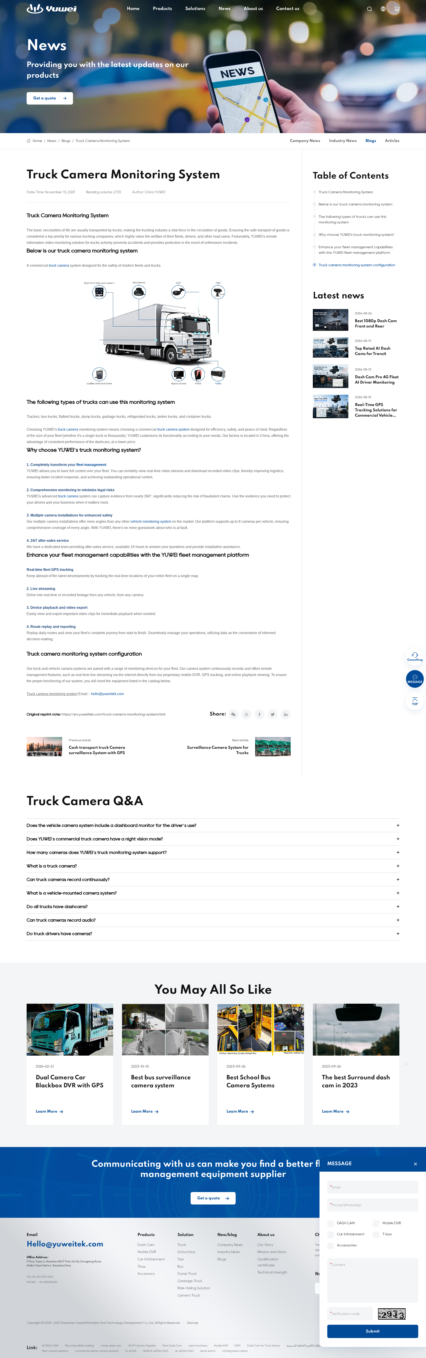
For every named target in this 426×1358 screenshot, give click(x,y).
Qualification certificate (267, 1262)
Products (162, 9)
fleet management (91, 465)
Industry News (343, 141)
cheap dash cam (111, 1345)
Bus (180, 1266)
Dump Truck (187, 1273)
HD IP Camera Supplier (142, 1345)
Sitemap (192, 1322)
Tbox (142, 1266)
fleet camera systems (55, 1351)
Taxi (181, 1259)
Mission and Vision (271, 1252)
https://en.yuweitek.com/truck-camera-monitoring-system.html (113, 714)
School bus (186, 1252)
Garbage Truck (190, 1281)
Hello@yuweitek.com (65, 1244)
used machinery (198, 1345)
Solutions (195, 9)
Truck (182, 1244)
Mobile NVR (221, 1345)
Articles (392, 141)
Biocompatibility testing (79, 1345)
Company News (305, 141)
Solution (185, 1235)
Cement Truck (189, 1295)
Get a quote (44, 98)
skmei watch (207, 1351)
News (225, 9)
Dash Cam (146, 1244)
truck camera (59, 265)
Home (133, 9)
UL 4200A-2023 (184, 1351)
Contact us (287, 9)
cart (396, 9)
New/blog (227, 1235)
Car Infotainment (151, 1259)
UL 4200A (130, 1351)
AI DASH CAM (50, 1345)
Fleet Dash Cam (172, 1345)
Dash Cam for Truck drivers (263, 1345)
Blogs (65, 140)
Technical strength (272, 1272)
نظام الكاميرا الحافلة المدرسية (303, 1345)
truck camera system (173, 429)
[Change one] (392, 1314)
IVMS (238, 1345)
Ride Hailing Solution (194, 1288)
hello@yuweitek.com (107, 694)
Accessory (146, 1273)
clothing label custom (235, 1351)
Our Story (265, 1244)
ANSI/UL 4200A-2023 (155, 1351)
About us (253, 9)
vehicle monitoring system (150, 521)
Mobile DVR (147, 1252)
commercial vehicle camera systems (96, 1351)
